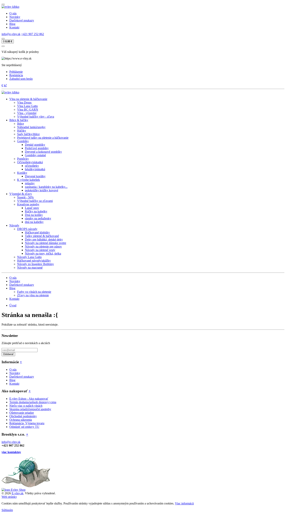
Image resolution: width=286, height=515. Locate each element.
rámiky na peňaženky (38, 218)
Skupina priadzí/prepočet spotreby (30, 409)
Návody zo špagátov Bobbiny (35, 264)
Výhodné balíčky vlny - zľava (35, 116)
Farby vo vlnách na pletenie (34, 291)
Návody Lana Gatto (29, 257)
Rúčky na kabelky (36, 211)
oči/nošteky (32, 165)
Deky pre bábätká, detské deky (44, 239)
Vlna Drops (24, 102)
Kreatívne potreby (28, 204)
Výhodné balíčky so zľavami (35, 200)
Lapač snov (32, 208)
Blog (12, 24)
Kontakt (14, 27)
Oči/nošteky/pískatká (30, 162)
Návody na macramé (30, 267)
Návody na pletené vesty (40, 250)
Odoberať (8, 354)
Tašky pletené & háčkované (42, 236)
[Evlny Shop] (13, 489)
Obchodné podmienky (23, 416)
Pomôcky (23, 158)
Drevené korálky (35, 176)
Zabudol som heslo (21, 78)
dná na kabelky (34, 222)
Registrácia (16, 75)
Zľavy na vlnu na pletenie (33, 295)
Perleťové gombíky (37, 148)
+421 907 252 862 (32, 34)
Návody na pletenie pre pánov (43, 246)
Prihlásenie (16, 71)
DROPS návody (27, 229)
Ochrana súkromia (20, 419)
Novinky (14, 17)
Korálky (22, 172)
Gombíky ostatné (35, 155)
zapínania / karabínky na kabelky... (46, 186)
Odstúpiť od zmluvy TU (24, 426)
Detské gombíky (35, 144)
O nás (13, 13)
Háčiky (21, 130)
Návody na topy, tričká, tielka (43, 253)
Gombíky (23, 141)
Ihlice (20, 123)
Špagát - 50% (25, 197)
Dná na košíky (34, 215)
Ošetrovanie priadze (21, 412)
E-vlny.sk (17, 493)
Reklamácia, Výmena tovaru (26, 423)
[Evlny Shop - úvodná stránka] (10, 6)
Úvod (12, 305)
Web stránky (9, 496)
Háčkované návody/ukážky (34, 260)
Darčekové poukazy (21, 20)
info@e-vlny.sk (11, 34)
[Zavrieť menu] (3, 46)
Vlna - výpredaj (26, 113)
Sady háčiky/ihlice (28, 134)
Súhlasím (7, 510)
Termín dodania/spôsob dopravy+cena (32, 402)
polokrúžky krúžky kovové (41, 190)
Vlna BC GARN (27, 109)
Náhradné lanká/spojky (31, 127)
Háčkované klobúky (37, 232)
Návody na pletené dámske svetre (45, 243)
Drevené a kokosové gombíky (43, 151)
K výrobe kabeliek (28, 179)
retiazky (30, 183)
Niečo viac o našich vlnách (25, 405)
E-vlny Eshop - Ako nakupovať (28, 398)
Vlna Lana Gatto (27, 106)
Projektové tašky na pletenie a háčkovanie (42, 137)
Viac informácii (184, 503)
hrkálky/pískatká (35, 169)
